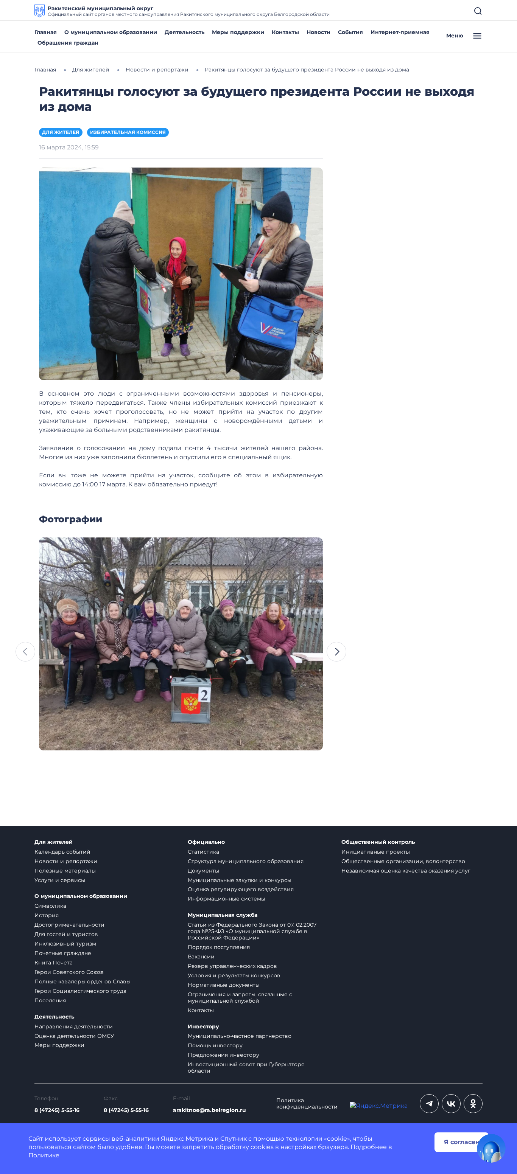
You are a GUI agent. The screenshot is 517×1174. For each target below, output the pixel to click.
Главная (45, 32)
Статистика (203, 851)
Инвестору (203, 1026)
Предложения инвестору (223, 1054)
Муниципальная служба (222, 915)
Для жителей (60, 132)
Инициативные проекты (375, 851)
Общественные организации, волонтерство (403, 861)
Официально (206, 842)
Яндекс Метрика (187, 1138)
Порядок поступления (219, 947)
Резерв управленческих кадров (232, 966)
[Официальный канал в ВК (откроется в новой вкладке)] (451, 1103)
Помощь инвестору (215, 1045)
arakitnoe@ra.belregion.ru (209, 1110)
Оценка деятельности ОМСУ (74, 1036)
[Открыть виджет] (491, 1148)
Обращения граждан (67, 42)
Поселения (50, 1000)
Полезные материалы (65, 870)
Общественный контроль (378, 842)
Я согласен (462, 1142)
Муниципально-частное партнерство (239, 1036)
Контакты (285, 32)
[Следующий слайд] (336, 652)
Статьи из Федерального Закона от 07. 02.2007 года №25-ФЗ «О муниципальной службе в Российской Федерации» (252, 931)
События (350, 32)
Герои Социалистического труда (80, 991)
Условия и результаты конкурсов (234, 975)
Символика (50, 905)
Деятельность (184, 32)
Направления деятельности (73, 1026)
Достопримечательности (69, 924)
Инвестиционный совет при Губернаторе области (246, 1067)
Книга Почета (53, 962)
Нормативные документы (224, 984)
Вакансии (201, 956)
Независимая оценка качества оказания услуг (405, 870)
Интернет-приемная (400, 32)
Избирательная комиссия (128, 132)
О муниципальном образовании (110, 32)
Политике (43, 1155)
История (46, 915)
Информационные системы (226, 898)
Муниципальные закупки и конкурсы (239, 880)
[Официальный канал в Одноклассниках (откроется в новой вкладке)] (473, 1103)
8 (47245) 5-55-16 (56, 1110)
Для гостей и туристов (66, 934)
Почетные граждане (62, 953)
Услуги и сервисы (59, 880)
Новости (318, 32)
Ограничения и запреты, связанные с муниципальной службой (240, 997)
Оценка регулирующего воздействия (241, 889)
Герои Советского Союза (69, 972)
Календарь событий (62, 851)
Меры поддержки (238, 32)
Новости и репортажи (65, 861)
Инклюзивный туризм (65, 943)
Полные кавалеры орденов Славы (82, 981)
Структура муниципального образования (246, 861)
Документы (203, 870)
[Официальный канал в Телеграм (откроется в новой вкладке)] (429, 1103)
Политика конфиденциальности (307, 1103)
